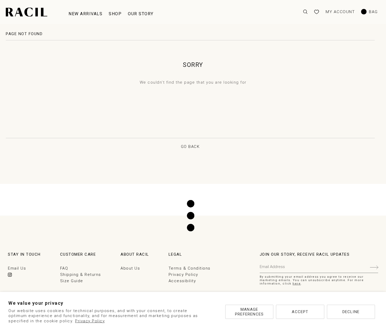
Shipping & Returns (80, 274)
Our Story (141, 13)
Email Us (17, 268)
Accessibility (182, 281)
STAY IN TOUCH (24, 254)
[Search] (305, 12)
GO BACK (190, 146)
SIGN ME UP (374, 267)
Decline (350, 311)
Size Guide (71, 281)
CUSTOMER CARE (78, 254)
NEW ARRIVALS (85, 13)
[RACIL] (26, 12)
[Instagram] (10, 275)
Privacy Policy (90, 321)
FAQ (64, 268)
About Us (130, 268)
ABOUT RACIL (135, 254)
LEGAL (175, 254)
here (297, 283)
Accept (300, 311)
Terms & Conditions (190, 268)
